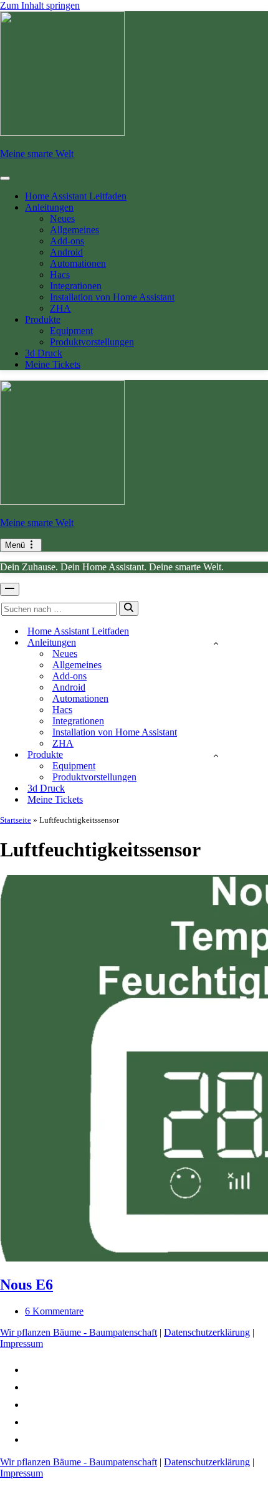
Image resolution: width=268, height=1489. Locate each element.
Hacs (60, 274)
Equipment (71, 330)
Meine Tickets (52, 364)
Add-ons (67, 241)
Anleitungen (49, 207)
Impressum (21, 1343)
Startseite (15, 820)
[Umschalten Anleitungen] (216, 643)
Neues (62, 218)
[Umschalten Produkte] (216, 755)
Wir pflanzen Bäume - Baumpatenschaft (78, 1332)
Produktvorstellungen (92, 342)
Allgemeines (74, 229)
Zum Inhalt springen (40, 5)
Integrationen (76, 285)
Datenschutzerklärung (207, 1332)
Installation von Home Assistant (112, 297)
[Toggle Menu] (5, 178)
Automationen (78, 263)
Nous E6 (26, 1284)
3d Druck (43, 353)
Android (66, 252)
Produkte (42, 319)
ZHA (60, 308)
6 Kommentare (54, 1311)
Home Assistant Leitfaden (76, 196)
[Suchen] (128, 608)
